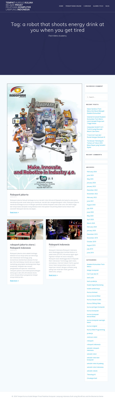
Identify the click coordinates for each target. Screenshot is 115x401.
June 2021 (90, 201)
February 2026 (92, 172)
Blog (107, 6)
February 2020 (92, 227)
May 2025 (90, 179)
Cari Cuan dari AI (92, 274)
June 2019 (90, 253)
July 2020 (90, 208)
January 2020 (91, 231)
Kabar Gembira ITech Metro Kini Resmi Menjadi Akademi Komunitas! (95, 111)
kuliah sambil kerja (93, 289)
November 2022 (92, 194)
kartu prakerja (92, 281)
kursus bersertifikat (93, 296)
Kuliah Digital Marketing (95, 285)
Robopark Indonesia (59, 244)
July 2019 (90, 249)
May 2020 (90, 216)
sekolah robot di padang (95, 363)
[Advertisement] (57, 52)
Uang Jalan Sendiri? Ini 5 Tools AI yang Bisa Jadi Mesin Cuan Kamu (95, 129)
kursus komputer (93, 311)
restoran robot (92, 337)
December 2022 (92, 190)
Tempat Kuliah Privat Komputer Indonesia (19, 6)
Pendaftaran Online (73, 6)
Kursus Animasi (92, 292)
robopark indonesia (93, 344)
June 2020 (90, 212)
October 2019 (91, 242)
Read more (13, 212)
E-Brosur (87, 6)
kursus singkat (92, 326)
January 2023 (91, 186)
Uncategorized (92, 378)
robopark (90, 341)
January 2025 (91, 183)
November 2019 (92, 238)
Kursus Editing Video (94, 303)
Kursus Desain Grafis (94, 300)
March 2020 (91, 223)
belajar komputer (93, 270)
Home (61, 6)
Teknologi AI (91, 375)
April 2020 (90, 219)
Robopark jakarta (19, 194)
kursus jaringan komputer (96, 307)
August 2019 (91, 245)
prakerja (90, 333)
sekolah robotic (92, 371)
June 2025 (90, 175)
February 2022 (92, 197)
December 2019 (92, 234)
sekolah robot (91, 354)
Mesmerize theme (97, 396)
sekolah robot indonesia (95, 367)
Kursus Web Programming (96, 330)
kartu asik (90, 278)
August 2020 (91, 205)
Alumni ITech (98, 6)
